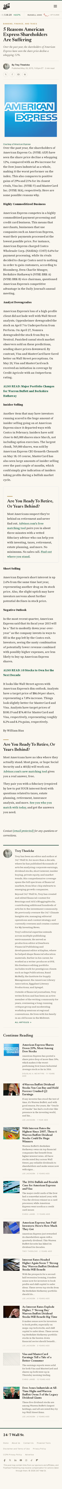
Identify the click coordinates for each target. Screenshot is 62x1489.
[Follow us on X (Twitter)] (10, 1460)
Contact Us (28, 1443)
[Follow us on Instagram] (26, 1460)
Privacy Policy (39, 1449)
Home (6, 1443)
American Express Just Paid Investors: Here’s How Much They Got (39, 1226)
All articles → (23, 1022)
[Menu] (55, 6)
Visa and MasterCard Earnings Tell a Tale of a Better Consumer (36, 1357)
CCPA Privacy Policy (12, 1455)
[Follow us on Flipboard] (37, 1460)
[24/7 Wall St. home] (6, 6)
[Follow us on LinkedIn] (15, 1460)
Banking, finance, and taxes (20, 24)
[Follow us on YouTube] (20, 1460)
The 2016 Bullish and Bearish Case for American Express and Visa (40, 1185)
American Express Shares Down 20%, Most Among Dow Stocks (38, 1048)
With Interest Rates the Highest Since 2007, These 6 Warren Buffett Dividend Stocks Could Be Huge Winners (39, 1135)
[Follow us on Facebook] (4, 1460)
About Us (16, 1443)
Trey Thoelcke (22, 65)
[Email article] (18, 74)
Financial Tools (44, 1443)
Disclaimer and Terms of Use (16, 1449)
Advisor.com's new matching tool (25, 771)
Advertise (29, 1455)
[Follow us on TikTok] (31, 1460)
